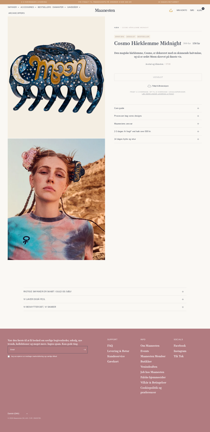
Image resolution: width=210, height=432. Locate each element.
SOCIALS (178, 339)
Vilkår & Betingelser (153, 382)
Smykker (12, 7)
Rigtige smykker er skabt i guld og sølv (47, 291)
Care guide (119, 108)
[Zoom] (98, 23)
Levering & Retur (118, 351)
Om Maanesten (150, 345)
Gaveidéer (72, 7)
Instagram (180, 351)
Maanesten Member (153, 356)
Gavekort (113, 361)
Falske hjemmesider (153, 377)
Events (145, 351)
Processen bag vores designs (128, 116)
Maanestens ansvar (123, 124)
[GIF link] (171, 10)
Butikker (146, 361)
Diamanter (58, 7)
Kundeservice (116, 356)
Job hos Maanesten (152, 372)
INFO (143, 339)
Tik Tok (179, 356)
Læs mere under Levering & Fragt (158, 94)
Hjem (116, 27)
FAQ (110, 345)
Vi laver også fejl (34, 299)
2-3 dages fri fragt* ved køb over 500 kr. (132, 131)
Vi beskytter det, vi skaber (40, 307)
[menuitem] (14, 7)
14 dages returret (168, 2)
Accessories (27, 7)
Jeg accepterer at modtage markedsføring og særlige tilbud (34, 356)
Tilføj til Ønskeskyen (160, 86)
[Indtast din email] (84, 349)
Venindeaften (149, 366)
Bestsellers (44, 7)
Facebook (180, 345)
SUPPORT (112, 339)
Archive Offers (16, 13)
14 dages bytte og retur (125, 139)
